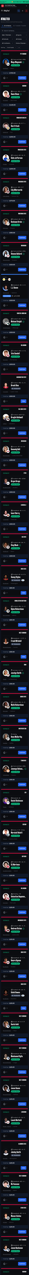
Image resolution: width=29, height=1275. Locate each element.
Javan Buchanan (17, 1248)
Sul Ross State (22, 409)
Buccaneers (6, 615)
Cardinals (6, 519)
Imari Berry (15, 513)
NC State (24, 537)
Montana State (22, 214)
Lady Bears (6, 196)
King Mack (14, 545)
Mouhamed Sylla (17, 1056)
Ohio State (23, 569)
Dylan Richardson (17, 609)
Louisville (23, 505)
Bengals (5, 711)
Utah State (23, 1208)
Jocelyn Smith (16, 673)
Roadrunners (6, 487)
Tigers (4, 807)
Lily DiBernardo (16, 190)
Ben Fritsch (15, 126)
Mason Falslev (16, 1216)
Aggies (5, 1222)
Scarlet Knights (7, 871)
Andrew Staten (16, 929)
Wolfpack (5, 551)
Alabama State (22, 1144)
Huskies (5, 743)
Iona (25, 665)
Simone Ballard (16, 254)
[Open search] (18, 10)
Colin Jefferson (17, 158)
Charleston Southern (20, 601)
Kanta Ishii (15, 1024)
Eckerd (24, 824)
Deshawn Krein (16, 222)
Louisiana (23, 1112)
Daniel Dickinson (17, 801)
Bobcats (5, 228)
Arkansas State (22, 920)
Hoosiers (5, 100)
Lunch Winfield (16, 1120)
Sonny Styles (15, 577)
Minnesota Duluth (21, 118)
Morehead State (22, 150)
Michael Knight (16, 322)
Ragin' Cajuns (7, 1126)
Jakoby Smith (16, 1152)
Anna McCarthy (16, 737)
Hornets (5, 1158)
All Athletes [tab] (7, 26)
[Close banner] (26, 6)
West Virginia (22, 633)
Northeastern (22, 729)
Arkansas (23, 246)
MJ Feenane (15, 1184)
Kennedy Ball (15, 449)
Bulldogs (5, 132)
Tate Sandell (15, 353)
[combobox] (7, 35)
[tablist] (14, 25)
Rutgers (24, 856)
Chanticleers (6, 328)
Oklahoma (23, 345)
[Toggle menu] (2, 10)
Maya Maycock (16, 62)
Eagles (5, 164)
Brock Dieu (15, 385)
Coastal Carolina (21, 313)
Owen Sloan (15, 94)
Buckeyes (5, 583)
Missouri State (22, 182)
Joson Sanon (15, 1088)
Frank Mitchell (16, 641)
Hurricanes (6, 293)
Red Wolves (6, 935)
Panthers (5, 68)
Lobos (5, 424)
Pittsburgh (23, 54)
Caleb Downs (15, 992)
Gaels (4, 679)
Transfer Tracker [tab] (20, 26)
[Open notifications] (22, 10)
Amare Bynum (16, 960)
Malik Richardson (17, 705)
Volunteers (6, 775)
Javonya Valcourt (17, 769)
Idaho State (23, 697)
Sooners (5, 360)
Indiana (24, 86)
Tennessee (23, 760)
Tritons (5, 839)
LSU (25, 792)
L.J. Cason (14, 288)
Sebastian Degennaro (18, 897)
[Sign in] (26, 10)
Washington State (21, 377)
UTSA (25, 473)
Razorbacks (6, 260)
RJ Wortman (15, 865)
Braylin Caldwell (17, 417)
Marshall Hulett (16, 833)
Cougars (5, 392)
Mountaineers (7, 647)
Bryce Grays (15, 481)
